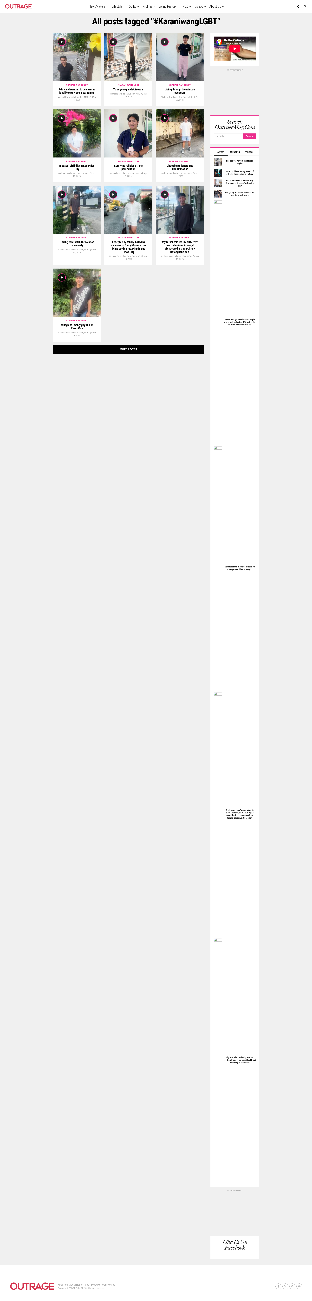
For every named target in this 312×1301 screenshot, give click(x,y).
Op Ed (132, 6)
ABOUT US (63, 1285)
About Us (215, 6)
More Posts (128, 349)
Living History (167, 6)
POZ (185, 6)
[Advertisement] (234, 92)
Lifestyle (117, 6)
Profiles (147, 6)
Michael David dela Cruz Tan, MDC (73, 97)
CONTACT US (108, 1285)
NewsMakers (97, 6)
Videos (199, 6)
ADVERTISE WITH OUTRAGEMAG (85, 1285)
